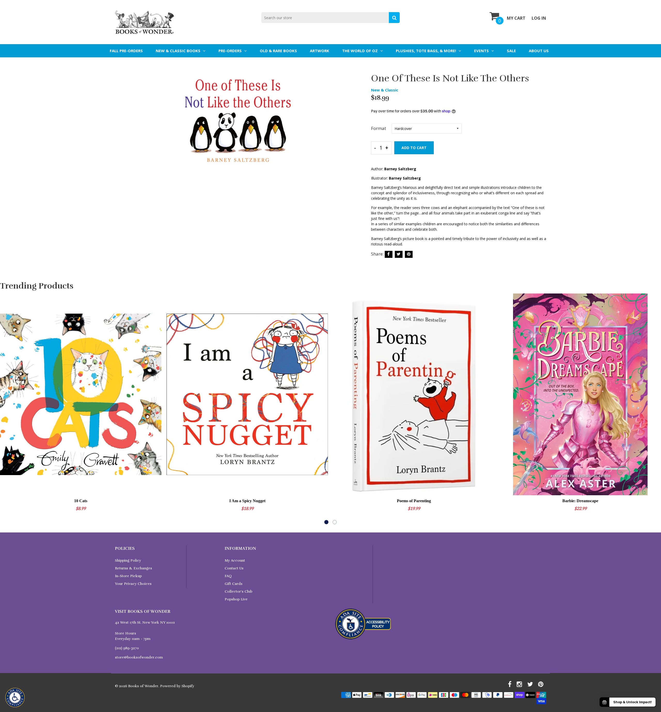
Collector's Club (238, 591)
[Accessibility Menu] (15, 697)
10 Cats (80, 501)
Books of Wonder (143, 686)
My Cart (516, 18)
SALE (511, 50)
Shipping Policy (128, 560)
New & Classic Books (178, 50)
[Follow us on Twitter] (399, 254)
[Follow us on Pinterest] (409, 254)
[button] (326, 522)
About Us (539, 50)
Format (378, 128)
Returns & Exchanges (133, 568)
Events (481, 50)
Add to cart (414, 147)
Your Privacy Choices (133, 584)
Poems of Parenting (414, 501)
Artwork (319, 50)
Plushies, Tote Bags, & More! (426, 50)
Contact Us (234, 568)
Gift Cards (233, 584)
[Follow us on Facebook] (388, 254)
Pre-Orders (230, 50)
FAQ (228, 576)
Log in (539, 18)
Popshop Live (236, 599)
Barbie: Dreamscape (580, 501)
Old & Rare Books (278, 50)
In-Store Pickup (128, 576)
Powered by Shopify (177, 686)
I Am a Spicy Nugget (247, 501)
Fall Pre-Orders (126, 50)
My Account (235, 560)
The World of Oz (360, 50)
